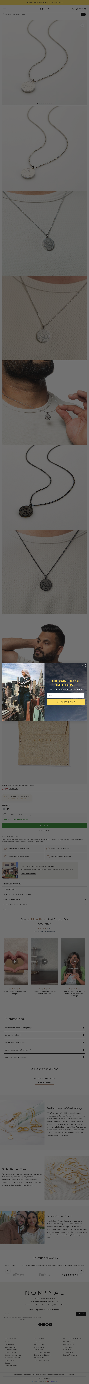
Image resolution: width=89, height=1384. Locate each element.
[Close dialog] (84, 665)
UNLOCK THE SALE (66, 702)
